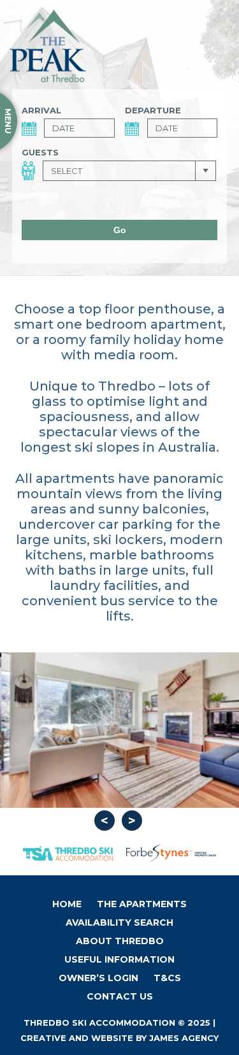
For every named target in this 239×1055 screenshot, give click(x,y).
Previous (104, 820)
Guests (40, 152)
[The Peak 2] (119, 730)
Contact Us (120, 996)
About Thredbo (120, 941)
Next (132, 820)
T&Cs (167, 978)
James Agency (184, 1038)
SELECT (66, 171)
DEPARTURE (153, 110)
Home (67, 904)
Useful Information (119, 959)
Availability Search (119, 922)
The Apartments (142, 904)
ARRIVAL (41, 110)
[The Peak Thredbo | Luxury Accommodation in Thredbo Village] (48, 46)
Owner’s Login (98, 978)
